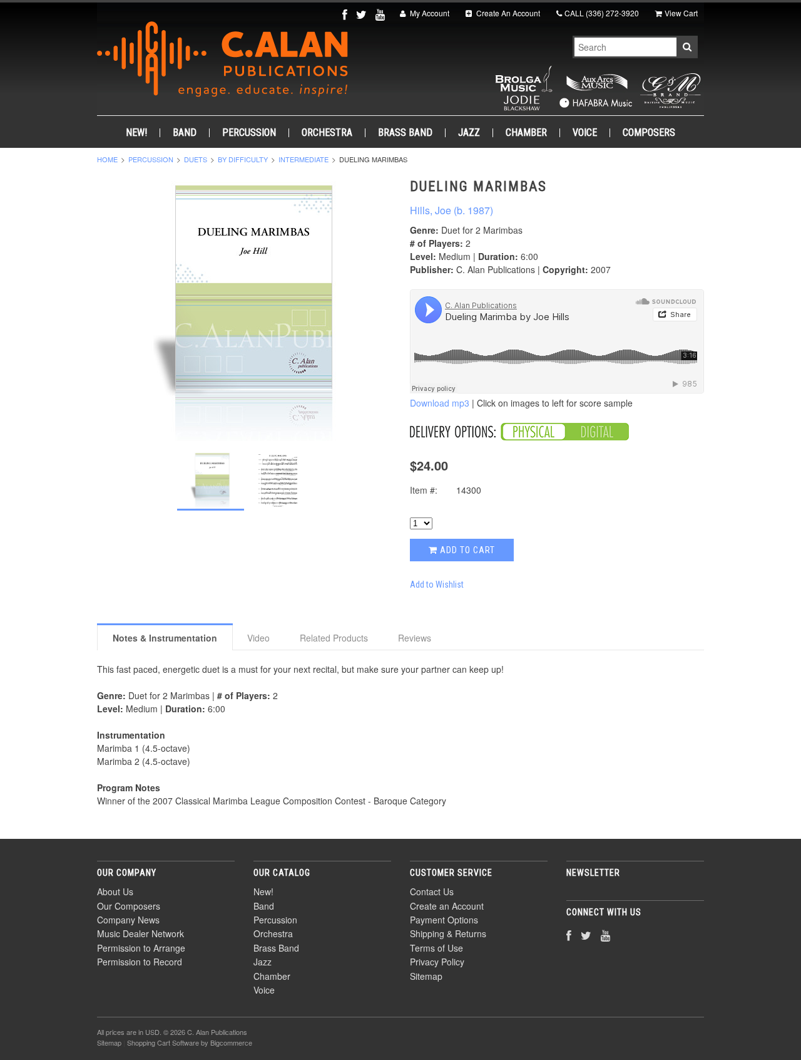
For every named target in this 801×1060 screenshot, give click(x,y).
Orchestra (327, 132)
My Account (428, 13)
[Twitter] (362, 14)
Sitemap (426, 976)
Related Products (334, 637)
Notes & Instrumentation (165, 637)
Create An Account (507, 13)
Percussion (249, 132)
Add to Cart (466, 550)
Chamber (526, 132)
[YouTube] (381, 14)
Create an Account (447, 906)
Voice (585, 132)
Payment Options (444, 919)
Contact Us (432, 891)
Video (258, 637)
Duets (195, 159)
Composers (649, 132)
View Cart (681, 13)
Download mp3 (439, 403)
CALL (601, 13)
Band (184, 132)
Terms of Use (436, 948)
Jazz (469, 132)
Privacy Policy (437, 961)
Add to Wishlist (437, 584)
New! (136, 132)
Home (107, 159)
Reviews (414, 637)
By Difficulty (243, 159)
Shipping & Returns (448, 933)
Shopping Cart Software (163, 1042)
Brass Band (405, 132)
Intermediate (303, 159)
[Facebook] (346, 14)
